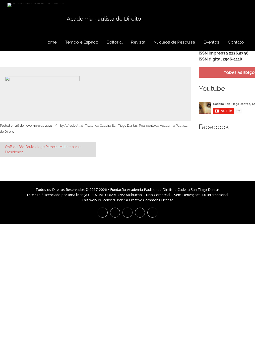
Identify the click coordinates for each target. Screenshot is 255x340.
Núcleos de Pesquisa (174, 42)
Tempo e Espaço (81, 42)
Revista (138, 42)
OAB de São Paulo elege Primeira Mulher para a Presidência (43, 149)
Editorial (115, 42)
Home (51, 42)
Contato (236, 42)
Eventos (211, 42)
